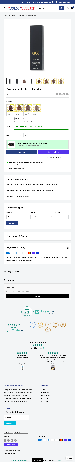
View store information (16, 168)
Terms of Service (46, 402)
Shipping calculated (20, 122)
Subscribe (9, 423)
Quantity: (9, 135)
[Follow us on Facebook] (5, 440)
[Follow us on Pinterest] (12, 440)
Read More (37, 296)
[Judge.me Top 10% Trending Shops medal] (48, 330)
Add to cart (21, 152)
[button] (36, 372)
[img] (37, 345)
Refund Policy (45, 396)
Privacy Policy (45, 392)
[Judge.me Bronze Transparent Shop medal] (48, 325)
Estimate (12, 223)
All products (12, 15)
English (7, 432)
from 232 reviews (36, 348)
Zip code (57, 212)
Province (33, 212)
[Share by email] (67, 94)
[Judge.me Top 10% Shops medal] (63, 325)
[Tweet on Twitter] (63, 94)
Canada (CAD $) (19, 432)
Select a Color (10, 101)
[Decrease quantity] (16, 135)
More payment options (53, 157)
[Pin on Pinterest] (60, 94)
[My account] (68, 8)
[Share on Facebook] (57, 94)
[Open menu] (4, 8)
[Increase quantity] (25, 135)
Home (5, 15)
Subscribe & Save (64, 2)
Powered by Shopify (9, 453)
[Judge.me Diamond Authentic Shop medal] (33, 325)
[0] (71, 8)
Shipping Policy (46, 399)
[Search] (61, 8)
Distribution (33, 145)
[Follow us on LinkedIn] (15, 440)
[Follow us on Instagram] (8, 440)
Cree (8, 94)
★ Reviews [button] (37, 460)
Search (43, 389)
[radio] (10, 110)
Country (9, 212)
